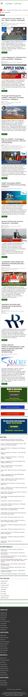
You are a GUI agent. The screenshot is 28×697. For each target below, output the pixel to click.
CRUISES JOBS (18, 145)
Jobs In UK (2, 639)
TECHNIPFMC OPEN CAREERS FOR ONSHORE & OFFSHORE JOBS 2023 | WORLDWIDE (13, 263)
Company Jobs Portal (7, 62)
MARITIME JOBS (14, 311)
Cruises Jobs (3, 623)
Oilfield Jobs (3, 629)
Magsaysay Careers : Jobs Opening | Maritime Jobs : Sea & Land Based (13, 564)
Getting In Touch (4, 670)
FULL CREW (5, 23)
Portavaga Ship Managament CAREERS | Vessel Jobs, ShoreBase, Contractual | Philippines (12, 97)
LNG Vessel (3, 589)
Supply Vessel (4, 581)
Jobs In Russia (3, 684)
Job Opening (3, 672)
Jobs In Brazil (3, 646)
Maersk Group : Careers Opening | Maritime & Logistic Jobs (12, 550)
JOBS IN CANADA (14, 268)
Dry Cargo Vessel (5, 595)
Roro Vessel (3, 593)
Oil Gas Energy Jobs (5, 621)
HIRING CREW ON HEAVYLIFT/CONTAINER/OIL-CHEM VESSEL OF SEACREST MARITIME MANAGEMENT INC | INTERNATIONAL (12, 348)
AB (3, 102)
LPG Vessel (3, 591)
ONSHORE (8, 24)
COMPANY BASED (6, 311)
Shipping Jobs (14, 24)
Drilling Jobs (3, 625)
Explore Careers (4, 668)
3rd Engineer (5, 145)
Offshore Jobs (16, 147)
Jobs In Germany (4, 637)
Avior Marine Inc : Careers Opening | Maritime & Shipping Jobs (13, 553)
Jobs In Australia (4, 643)
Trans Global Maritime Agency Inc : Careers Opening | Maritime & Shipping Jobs (14, 556)
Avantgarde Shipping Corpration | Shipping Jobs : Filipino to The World (13, 571)
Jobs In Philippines (4, 641)
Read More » (4, 52)
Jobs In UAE (20, 146)
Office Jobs (3, 24)
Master (6, 147)
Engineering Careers (5, 146)
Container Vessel (5, 585)
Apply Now (18, 689)
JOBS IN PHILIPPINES (20, 23)
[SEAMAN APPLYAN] (14, 3)
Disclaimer (3, 662)
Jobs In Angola (3, 682)
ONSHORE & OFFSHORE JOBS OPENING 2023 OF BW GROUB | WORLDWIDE (11, 306)
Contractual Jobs (7, 102)
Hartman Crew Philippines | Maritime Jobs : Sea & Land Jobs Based (13, 568)
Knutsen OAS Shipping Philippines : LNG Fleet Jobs (13, 573)
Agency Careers (4, 674)
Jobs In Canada (3, 648)
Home (2, 12)
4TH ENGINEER (11, 145)
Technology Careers (17, 149)
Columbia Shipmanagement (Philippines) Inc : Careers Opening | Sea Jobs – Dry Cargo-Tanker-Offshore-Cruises (14, 560)
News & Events (3, 666)
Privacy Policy (3, 664)
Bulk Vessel (3, 583)
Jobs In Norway (4, 650)
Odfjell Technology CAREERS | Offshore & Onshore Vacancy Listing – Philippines (13, 184)
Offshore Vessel (4, 597)
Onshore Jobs (3, 617)
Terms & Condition (5, 660)
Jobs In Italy (3, 680)
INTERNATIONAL (11, 23)
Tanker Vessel (4, 587)
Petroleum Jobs (4, 627)
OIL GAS (21, 147)
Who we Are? (3, 658)
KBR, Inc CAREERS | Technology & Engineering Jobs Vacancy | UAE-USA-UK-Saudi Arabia (13, 140)
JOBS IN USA (3, 635)
